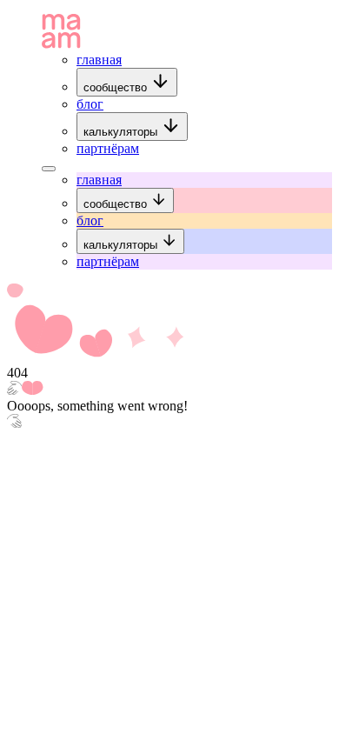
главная (99, 59)
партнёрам (107, 148)
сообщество (116, 87)
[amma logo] (61, 44)
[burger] (49, 168)
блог (89, 104)
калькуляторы (122, 131)
